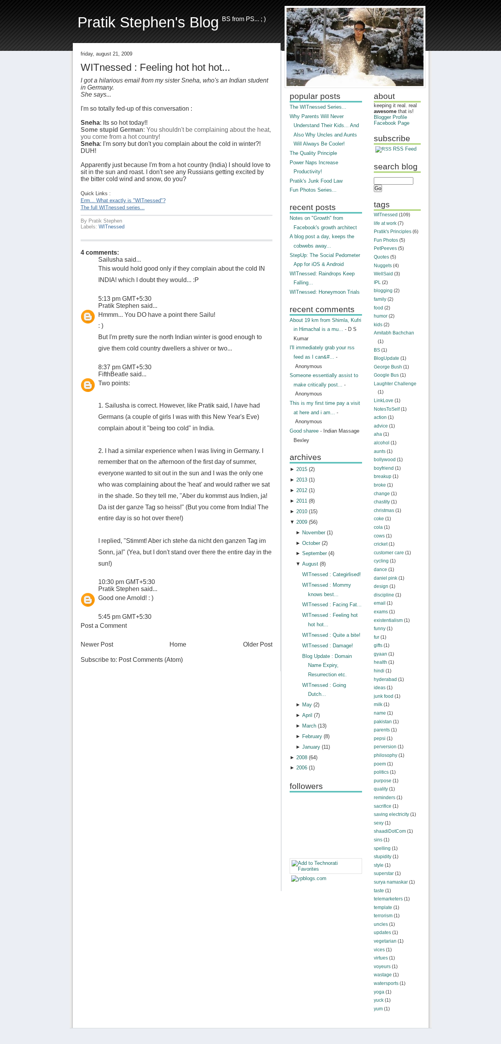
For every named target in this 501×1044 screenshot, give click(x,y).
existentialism (388, 620)
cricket (380, 544)
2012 (301, 490)
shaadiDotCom (390, 831)
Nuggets (383, 265)
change (382, 493)
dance (380, 569)
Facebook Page (391, 123)
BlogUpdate (386, 358)
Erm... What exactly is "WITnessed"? (123, 200)
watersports (386, 983)
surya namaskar (391, 882)
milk (378, 704)
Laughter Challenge (395, 383)
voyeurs (382, 966)
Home (177, 644)
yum (378, 1009)
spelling (382, 848)
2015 (301, 469)
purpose (382, 780)
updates (382, 932)
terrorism (383, 915)
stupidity (382, 856)
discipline (384, 595)
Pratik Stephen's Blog (148, 22)
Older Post (257, 644)
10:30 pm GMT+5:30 (126, 582)
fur (376, 637)
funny (380, 628)
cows (379, 536)
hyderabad (385, 679)
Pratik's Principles (392, 231)
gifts (378, 645)
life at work (385, 223)
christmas (384, 510)
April (307, 715)
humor (380, 316)
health (380, 662)
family (380, 299)
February (312, 736)
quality (381, 789)
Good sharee (304, 431)
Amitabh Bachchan (394, 333)
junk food (383, 696)
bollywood (385, 459)
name (380, 713)
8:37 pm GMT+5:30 (124, 367)
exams (381, 612)
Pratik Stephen (118, 305)
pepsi (380, 738)
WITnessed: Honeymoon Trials (325, 292)
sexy (379, 823)
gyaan (380, 654)
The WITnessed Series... (318, 107)
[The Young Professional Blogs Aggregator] (309, 878)
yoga (379, 992)
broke (380, 485)
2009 (301, 522)
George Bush (388, 367)
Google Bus (386, 375)
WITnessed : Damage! (327, 646)
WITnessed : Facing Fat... (332, 604)
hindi (379, 671)
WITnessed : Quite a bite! (331, 635)
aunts (380, 451)
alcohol (381, 443)
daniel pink (385, 578)
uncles (381, 924)
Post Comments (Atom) (151, 659)
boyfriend (384, 468)
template (383, 907)
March (309, 726)
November (313, 532)
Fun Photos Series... (313, 190)
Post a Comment (104, 625)
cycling (381, 561)
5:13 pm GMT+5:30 (124, 298)
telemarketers (388, 899)
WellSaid (383, 274)
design (381, 586)
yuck (379, 1000)
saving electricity (391, 814)
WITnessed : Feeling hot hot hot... (155, 67)
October (311, 543)
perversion (385, 746)
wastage (383, 975)
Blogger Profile (390, 117)
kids (378, 324)
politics (381, 772)
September (314, 553)
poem (380, 764)
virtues (381, 958)
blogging (383, 290)
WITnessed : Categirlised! (331, 574)
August (310, 564)
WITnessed (111, 227)
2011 (301, 501)
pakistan (383, 721)
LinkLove (383, 400)
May (307, 705)
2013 (301, 480)
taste (379, 890)
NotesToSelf (387, 409)
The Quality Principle (313, 153)
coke (379, 518)
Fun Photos (386, 240)
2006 (301, 768)
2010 (301, 511)
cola (378, 527)
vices (379, 949)
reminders (384, 797)
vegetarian (385, 941)
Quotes (381, 257)
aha (378, 434)
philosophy (385, 755)
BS (377, 350)
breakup (382, 476)
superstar (384, 873)
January (311, 747)
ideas (380, 687)
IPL (377, 282)
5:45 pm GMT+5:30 (124, 616)
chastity (382, 502)
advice (381, 426)
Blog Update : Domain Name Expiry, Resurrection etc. (327, 665)
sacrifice (382, 806)
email (380, 603)
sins (378, 840)
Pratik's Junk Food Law (316, 181)
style (379, 865)
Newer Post (97, 644)
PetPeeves (385, 248)
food (378, 308)
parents (382, 730)
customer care (389, 552)
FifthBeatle (113, 374)
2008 (301, 757)
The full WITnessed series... (113, 207)
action (380, 417)
